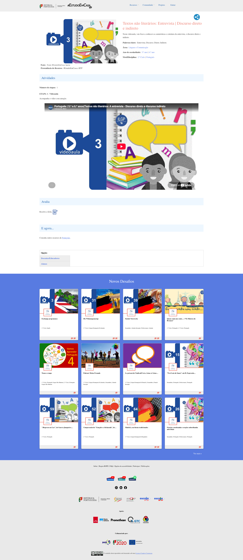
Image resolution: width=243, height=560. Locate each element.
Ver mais (196, 453)
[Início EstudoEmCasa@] (52, 5)
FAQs (111, 466)
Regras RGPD (103, 466)
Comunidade (148, 5)
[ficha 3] (55, 213)
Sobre (95, 466)
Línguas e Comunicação (138, 47)
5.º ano (144, 52)
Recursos (133, 5)
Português (150, 57)
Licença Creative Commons (144, 553)
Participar (136, 466)
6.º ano (152, 52)
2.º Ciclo (141, 57)
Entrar (172, 5)
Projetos (161, 5)
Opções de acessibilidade (123, 466)
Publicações (145, 466)
